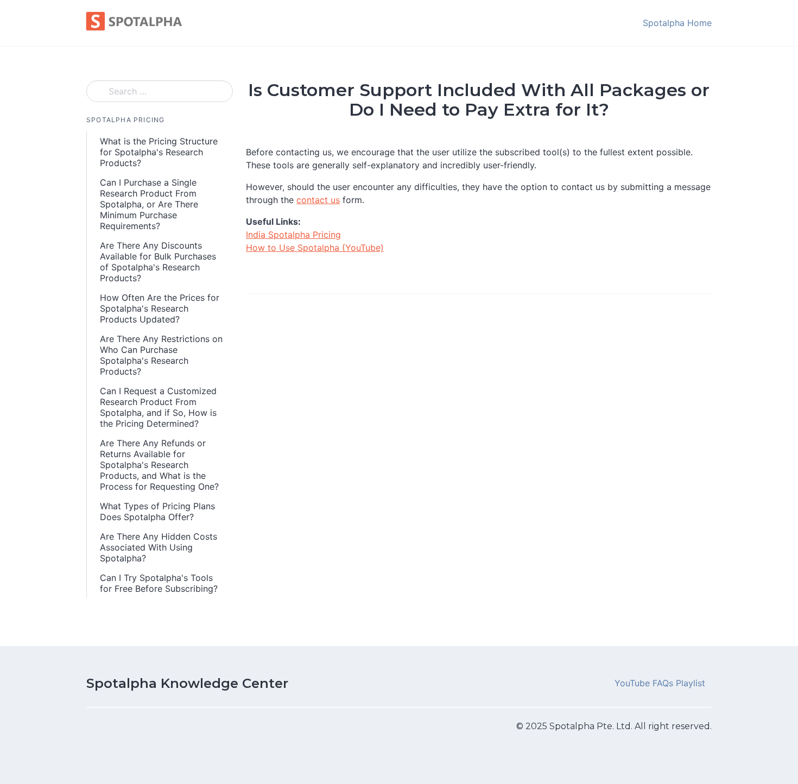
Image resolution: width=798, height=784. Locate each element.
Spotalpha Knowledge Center (187, 683)
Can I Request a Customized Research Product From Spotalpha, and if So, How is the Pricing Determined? (158, 407)
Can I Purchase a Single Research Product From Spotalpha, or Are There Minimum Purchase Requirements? (149, 204)
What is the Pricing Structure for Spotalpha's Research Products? (159, 152)
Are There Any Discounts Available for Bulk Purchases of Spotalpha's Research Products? (158, 261)
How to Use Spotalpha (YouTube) (315, 247)
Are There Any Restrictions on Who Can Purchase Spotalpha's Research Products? (161, 355)
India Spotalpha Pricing (293, 234)
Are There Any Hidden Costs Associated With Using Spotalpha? (158, 547)
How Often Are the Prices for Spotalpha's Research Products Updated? (159, 308)
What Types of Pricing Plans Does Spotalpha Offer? (157, 511)
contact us (318, 199)
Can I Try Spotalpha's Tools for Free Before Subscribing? (159, 583)
